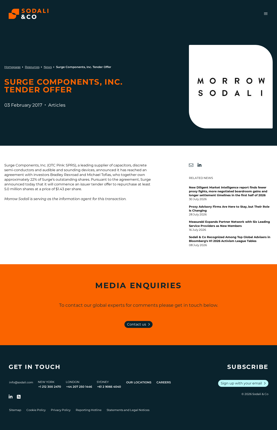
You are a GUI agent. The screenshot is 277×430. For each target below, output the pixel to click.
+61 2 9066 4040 (109, 386)
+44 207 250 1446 (79, 386)
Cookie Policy (36, 410)
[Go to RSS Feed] (19, 397)
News (48, 67)
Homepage (12, 67)
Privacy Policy (61, 410)
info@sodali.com (21, 382)
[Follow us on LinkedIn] (11, 397)
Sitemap (15, 410)
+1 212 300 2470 (49, 386)
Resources (32, 67)
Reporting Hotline (88, 410)
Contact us (139, 324)
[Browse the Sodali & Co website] (28, 14)
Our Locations (138, 382)
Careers (163, 382)
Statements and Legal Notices (128, 410)
